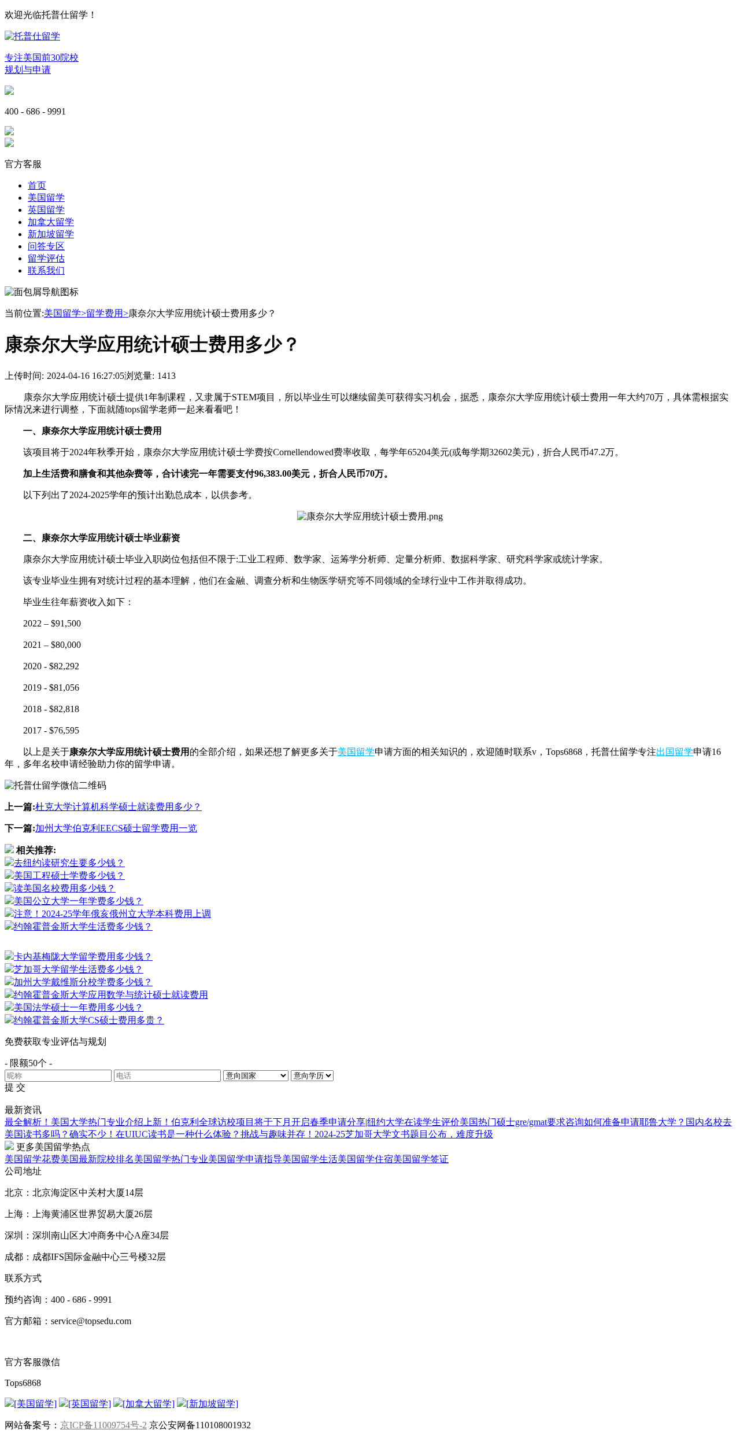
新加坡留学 (51, 234)
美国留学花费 (32, 1159)
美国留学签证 (421, 1159)
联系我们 (46, 270)
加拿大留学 (51, 222)
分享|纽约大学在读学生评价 (403, 1122)
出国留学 (674, 752)
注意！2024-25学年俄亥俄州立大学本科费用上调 (112, 914)
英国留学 (46, 210)
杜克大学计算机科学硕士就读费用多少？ (118, 807)
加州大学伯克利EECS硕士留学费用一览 (116, 828)
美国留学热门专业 (171, 1159)
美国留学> (65, 313)
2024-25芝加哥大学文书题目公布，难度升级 (403, 1134)
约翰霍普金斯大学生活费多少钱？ (83, 926)
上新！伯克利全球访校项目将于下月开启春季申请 (245, 1122)
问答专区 (46, 246)
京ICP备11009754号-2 (103, 1425)
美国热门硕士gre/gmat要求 (512, 1122)
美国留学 (46, 197)
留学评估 (46, 258)
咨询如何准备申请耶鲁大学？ (625, 1122)
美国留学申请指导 (245, 1159)
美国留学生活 (310, 1159)
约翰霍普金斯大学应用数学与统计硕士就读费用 (111, 995)
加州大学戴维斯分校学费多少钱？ (83, 982)
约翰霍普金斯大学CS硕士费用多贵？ (89, 1020)
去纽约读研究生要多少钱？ (69, 863)
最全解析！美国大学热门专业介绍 (74, 1122)
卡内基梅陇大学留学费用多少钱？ (83, 956)
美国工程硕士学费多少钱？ (69, 875)
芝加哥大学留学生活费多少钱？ (78, 969)
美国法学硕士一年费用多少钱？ (78, 1007)
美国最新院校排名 (97, 1159)
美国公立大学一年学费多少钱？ (78, 901)
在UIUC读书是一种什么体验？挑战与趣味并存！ (215, 1134)
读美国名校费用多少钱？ (65, 888)
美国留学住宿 (365, 1159)
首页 (37, 185)
